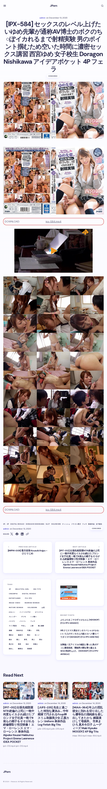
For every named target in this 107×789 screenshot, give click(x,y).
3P (10, 589)
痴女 (10, 639)
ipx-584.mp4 (53, 221)
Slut (48, 524)
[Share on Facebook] (17, 534)
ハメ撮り (33, 617)
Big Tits (37, 589)
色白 (27, 644)
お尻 (43, 607)
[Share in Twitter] (11, 534)
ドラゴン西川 (76, 524)
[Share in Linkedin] (22, 534)
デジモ (23, 617)
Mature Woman (16, 607)
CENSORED (53, 76)
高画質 (29, 649)
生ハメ (37, 635)
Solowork (56, 524)
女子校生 (99, 524)
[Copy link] (27, 534)
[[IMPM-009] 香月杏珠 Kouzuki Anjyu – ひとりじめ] (27, 557)
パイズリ (12, 621)
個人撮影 (41, 626)
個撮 (10, 630)
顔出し (11, 649)
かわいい (12, 612)
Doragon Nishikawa (35, 524)
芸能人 (35, 644)
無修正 (20, 635)
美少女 (11, 644)
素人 (18, 639)
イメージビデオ (25, 612)
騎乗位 (20, 649)
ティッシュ (66, 524)
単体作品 (91, 524)
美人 (33, 639)
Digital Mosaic (17, 524)
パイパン (23, 621)
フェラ (84, 524)
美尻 (19, 644)
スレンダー (13, 617)
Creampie (13, 594)
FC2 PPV (28, 598)
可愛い (29, 630)
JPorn (53, 6)
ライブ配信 (13, 626)
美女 (40, 639)
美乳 (25, 639)
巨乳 (38, 630)
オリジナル (39, 612)
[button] (4, 5)
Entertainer (14, 598)
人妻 (32, 626)
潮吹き (11, 635)
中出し (23, 626)
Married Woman (32, 603)
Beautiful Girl (22, 589)
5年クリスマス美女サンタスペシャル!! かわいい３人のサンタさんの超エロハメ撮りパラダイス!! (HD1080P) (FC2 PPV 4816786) (79, 633)
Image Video (14, 603)
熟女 (28, 635)
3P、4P (6, 524)
